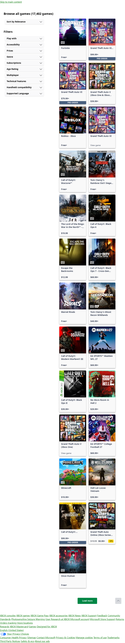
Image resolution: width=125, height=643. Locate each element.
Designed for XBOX (47, 626)
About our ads (42, 641)
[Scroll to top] (118, 601)
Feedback (102, 615)
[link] (72, 39)
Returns (120, 619)
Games (32, 626)
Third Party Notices (10, 641)
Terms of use (100, 637)
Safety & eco (27, 641)
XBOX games (23, 615)
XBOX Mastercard (19, 626)
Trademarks (113, 637)
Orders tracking (8, 622)
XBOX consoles (8, 615)
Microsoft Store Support (102, 619)
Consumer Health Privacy (13, 637)
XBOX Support (88, 615)
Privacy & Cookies (65, 637)
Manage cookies (84, 637)
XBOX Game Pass (39, 615)
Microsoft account (79, 619)
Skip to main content (11, 1)
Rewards (4, 626)
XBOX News (74, 615)
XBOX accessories (58, 615)
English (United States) (12, 630)
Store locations (25, 622)
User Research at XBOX (57, 619)
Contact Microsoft (46, 637)
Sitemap (31, 637)
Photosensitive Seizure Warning (28, 619)
